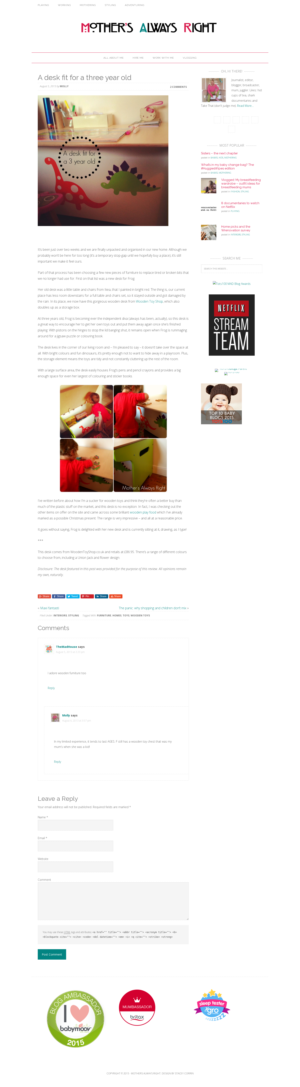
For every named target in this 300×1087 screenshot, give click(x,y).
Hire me (138, 57)
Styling (110, 5)
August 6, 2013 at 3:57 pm (76, 720)
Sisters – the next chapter (219, 153)
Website (43, 859)
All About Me (113, 57)
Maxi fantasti (49, 608)
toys (126, 615)
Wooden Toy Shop (149, 301)
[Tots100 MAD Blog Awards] (232, 284)
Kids (221, 157)
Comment (44, 880)
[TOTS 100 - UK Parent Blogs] (232, 369)
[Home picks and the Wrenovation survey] (211, 234)
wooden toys (140, 615)
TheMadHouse (66, 647)
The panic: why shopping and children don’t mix (152, 608)
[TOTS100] (231, 372)
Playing (43, 5)
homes (116, 615)
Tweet (74, 596)
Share (46, 596)
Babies (214, 157)
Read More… (245, 106)
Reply (51, 688)
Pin (87, 596)
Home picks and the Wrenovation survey (235, 228)
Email (42, 838)
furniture (104, 615)
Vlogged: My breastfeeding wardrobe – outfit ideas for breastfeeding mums (241, 183)
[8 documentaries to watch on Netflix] (211, 211)
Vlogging (190, 57)
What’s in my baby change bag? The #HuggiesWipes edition (227, 166)
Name (43, 817)
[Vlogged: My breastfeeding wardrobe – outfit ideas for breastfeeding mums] (211, 187)
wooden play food (143, 512)
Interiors (60, 615)
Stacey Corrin (184, 1073)
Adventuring (134, 5)
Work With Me (163, 57)
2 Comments (178, 86)
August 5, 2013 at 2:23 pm (70, 652)
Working (64, 5)
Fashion (235, 191)
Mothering (88, 5)
